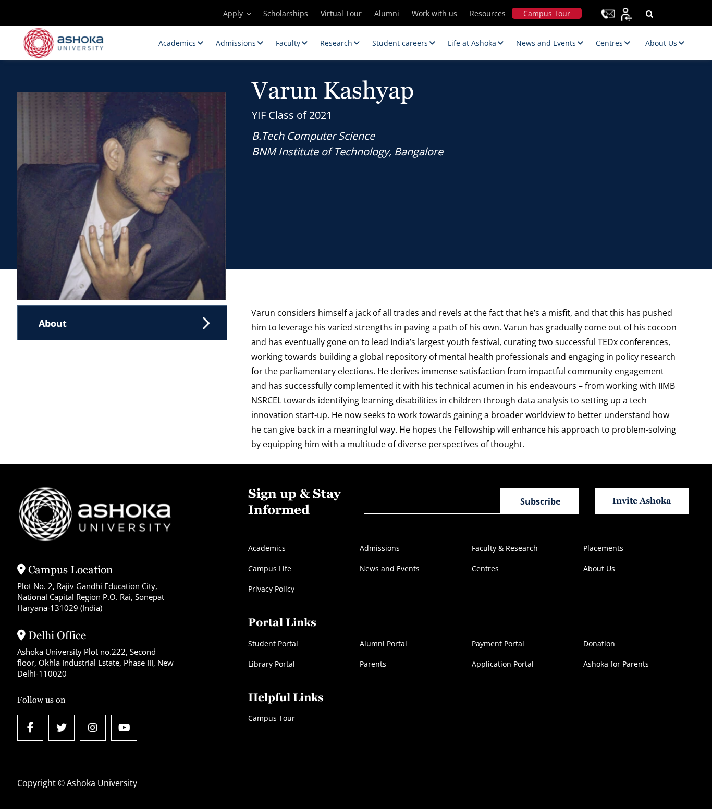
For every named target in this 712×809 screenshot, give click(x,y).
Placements (603, 548)
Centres (485, 568)
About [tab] (53, 323)
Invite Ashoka (641, 501)
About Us (599, 568)
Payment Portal (498, 643)
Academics (267, 548)
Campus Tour (546, 13)
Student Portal (273, 643)
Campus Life (269, 568)
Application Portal (503, 664)
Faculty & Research (505, 548)
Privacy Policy (271, 589)
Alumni (386, 13)
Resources (488, 13)
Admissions (380, 548)
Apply (233, 13)
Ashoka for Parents (616, 664)
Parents (373, 664)
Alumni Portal (383, 643)
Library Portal (271, 664)
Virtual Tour (341, 13)
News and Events (390, 568)
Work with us (434, 13)
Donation (599, 643)
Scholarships (285, 13)
